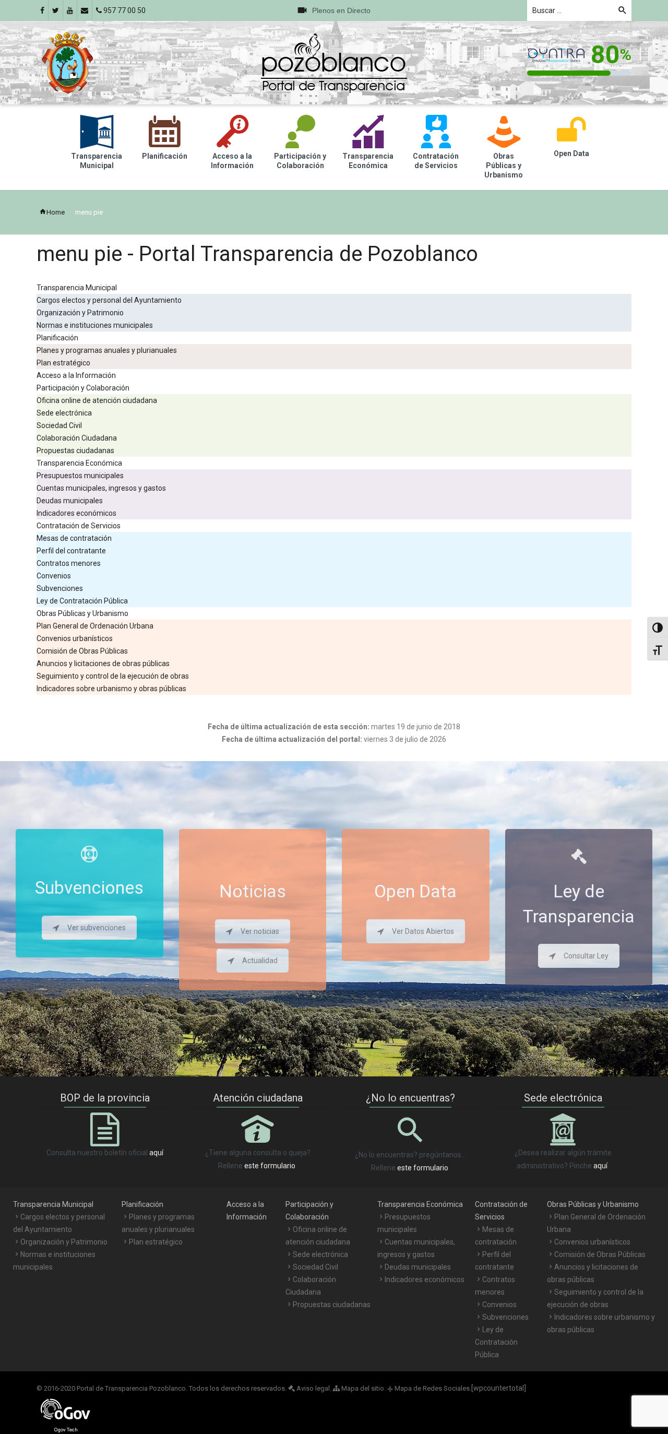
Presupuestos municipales (80, 475)
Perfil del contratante (71, 551)
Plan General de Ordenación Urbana (95, 626)
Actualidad (260, 960)
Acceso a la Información (76, 375)
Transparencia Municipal (77, 287)
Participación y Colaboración (83, 388)
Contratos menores (69, 563)
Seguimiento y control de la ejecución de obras (113, 676)
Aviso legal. (313, 1388)
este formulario (269, 1166)
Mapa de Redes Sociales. (429, 1388)
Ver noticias (260, 931)
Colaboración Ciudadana (77, 438)
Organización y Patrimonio (80, 313)
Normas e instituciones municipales (95, 325)
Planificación (57, 338)
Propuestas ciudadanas (75, 450)
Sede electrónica (64, 413)
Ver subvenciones (96, 927)
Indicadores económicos (76, 513)
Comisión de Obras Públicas (82, 651)
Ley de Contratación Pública (82, 601)
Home (55, 212)
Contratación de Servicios (79, 526)
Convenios (54, 576)
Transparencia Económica (79, 463)
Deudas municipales (70, 500)
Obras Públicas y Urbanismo (82, 613)
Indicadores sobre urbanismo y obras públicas (111, 688)
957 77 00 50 (124, 10)
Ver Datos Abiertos (423, 931)
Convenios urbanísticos (75, 638)
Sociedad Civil (59, 425)
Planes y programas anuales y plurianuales (107, 350)
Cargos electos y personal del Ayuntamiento (109, 300)
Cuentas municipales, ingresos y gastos (101, 488)
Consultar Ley (586, 956)
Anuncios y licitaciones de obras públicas (103, 663)
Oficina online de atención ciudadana (97, 400)
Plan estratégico (63, 363)
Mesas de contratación (74, 538)
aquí (156, 1152)
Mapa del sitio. (363, 1388)
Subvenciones (60, 588)
